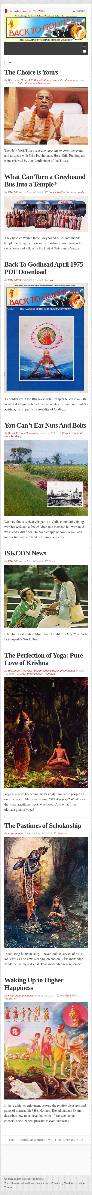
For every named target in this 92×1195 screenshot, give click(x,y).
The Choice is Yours (31, 72)
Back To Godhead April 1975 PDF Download (43, 268)
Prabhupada (27, 83)
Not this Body (68, 995)
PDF (51, 280)
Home (8, 62)
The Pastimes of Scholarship (42, 825)
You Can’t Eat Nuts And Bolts (45, 425)
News (52, 561)
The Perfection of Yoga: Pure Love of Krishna (43, 659)
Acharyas (63, 833)
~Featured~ (43, 83)
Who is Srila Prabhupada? (65, 1140)
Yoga (23, 674)
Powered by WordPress (63, 1183)
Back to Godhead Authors (27, 1140)
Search (80, 10)
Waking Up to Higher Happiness (33, 983)
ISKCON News (25, 553)
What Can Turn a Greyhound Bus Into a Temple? (45, 180)
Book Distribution (59, 192)
